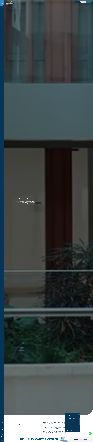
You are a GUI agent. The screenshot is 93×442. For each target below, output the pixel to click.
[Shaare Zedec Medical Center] (10, 3)
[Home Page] (17, 424)
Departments (20, 203)
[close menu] (79, 414)
